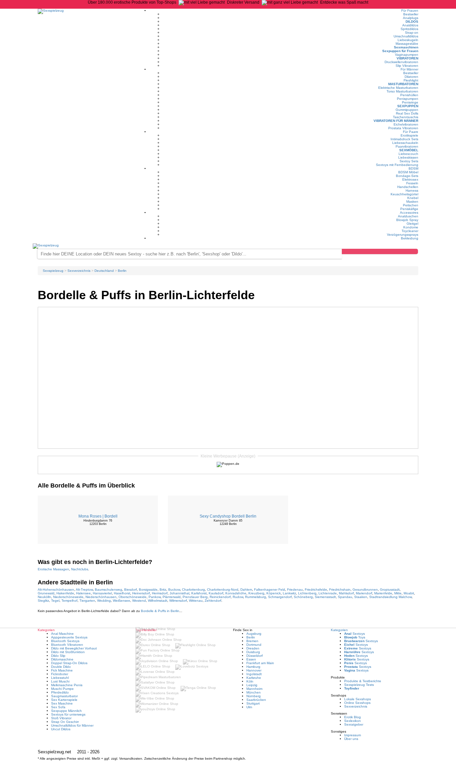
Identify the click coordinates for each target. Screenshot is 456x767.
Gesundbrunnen (365, 589)
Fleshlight (411, 80)
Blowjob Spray (407, 220)
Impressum (352, 735)
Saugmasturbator (64, 696)
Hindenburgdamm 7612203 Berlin (97, 522)
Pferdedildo (60, 692)
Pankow (155, 597)
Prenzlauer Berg (195, 597)
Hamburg (253, 666)
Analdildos (410, 25)
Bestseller (410, 14)
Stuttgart (253, 703)
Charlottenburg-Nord (222, 589)
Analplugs (410, 18)
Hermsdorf (160, 593)
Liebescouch (408, 154)
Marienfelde (383, 593)
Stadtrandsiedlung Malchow (390, 597)
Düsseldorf (254, 655)
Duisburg (253, 652)
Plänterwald (172, 597)
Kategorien (339, 630)
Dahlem (246, 589)
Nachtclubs (79, 569)
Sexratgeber (353, 724)
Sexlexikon (352, 721)
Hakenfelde (65, 593)
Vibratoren (407, 58)
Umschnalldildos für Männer (72, 725)
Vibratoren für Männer (396, 121)
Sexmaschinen (406, 47)
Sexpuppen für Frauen (400, 51)
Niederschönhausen (101, 597)
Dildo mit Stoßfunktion (68, 652)
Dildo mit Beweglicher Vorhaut (74, 648)
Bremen (252, 641)
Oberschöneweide (133, 597)
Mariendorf (364, 593)
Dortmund (253, 644)
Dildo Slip (58, 655)
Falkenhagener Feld (269, 589)
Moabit (409, 593)
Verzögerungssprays (402, 234)
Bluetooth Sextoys (65, 641)
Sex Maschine (62, 703)
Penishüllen (409, 95)
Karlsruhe (253, 678)
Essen (251, 659)
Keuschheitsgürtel (404, 194)
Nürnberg (253, 696)
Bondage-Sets (407, 176)
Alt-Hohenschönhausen (56, 589)
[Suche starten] (380, 251)
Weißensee (121, 600)
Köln (249, 681)
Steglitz (43, 600)
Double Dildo (61, 666)
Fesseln (412, 183)
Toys (354, 637)
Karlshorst (199, 593)
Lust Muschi (60, 681)
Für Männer (409, 69)
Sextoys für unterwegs (68, 714)
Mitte (398, 593)
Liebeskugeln (408, 40)
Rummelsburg (255, 597)
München (253, 692)
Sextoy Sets (409, 161)
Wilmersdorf (178, 600)
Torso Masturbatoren (402, 91)
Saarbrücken (256, 700)
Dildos (412, 21)
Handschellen (407, 187)
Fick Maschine (62, 670)
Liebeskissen (408, 157)
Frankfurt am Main (260, 663)
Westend (139, 600)
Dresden (252, 648)
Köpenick (273, 593)
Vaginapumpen (406, 54)
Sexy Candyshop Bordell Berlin (228, 516)
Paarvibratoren (407, 146)
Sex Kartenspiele (64, 700)
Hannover (253, 670)
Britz (163, 589)
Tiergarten (87, 600)
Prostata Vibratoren (403, 128)
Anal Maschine (62, 633)
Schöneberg (303, 597)
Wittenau (196, 600)
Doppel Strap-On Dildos (69, 663)
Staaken (360, 597)
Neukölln (44, 597)
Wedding (104, 600)
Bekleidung (409, 238)
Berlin (250, 637)
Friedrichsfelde (316, 589)
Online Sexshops (357, 703)
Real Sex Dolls (407, 113)
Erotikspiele (409, 135)
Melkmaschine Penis (66, 685)
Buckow (174, 589)
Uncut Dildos (60, 729)
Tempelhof (69, 600)
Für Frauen (409, 10)
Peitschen (410, 205)
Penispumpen (407, 99)
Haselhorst (122, 593)
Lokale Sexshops (357, 699)
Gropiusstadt (390, 589)
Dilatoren (411, 76)
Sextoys (354, 633)
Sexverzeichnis (355, 706)
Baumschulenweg (108, 589)
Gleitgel (412, 223)
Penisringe (410, 102)
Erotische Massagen (53, 569)
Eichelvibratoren (406, 124)
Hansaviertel (102, 593)
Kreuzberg (256, 593)
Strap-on (411, 32)
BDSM (413, 168)
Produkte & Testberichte (362, 681)
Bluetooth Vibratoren (67, 644)
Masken (412, 201)
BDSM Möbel (408, 172)
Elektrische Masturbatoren (398, 87)
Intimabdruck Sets (404, 139)
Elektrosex (410, 179)
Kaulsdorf (216, 593)
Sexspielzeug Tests (359, 685)
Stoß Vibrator (61, 718)
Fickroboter (59, 674)
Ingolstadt (254, 674)
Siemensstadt (325, 597)
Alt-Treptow (84, 589)
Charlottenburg (193, 589)
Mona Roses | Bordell (98, 516)
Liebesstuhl (60, 678)
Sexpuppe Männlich (66, 711)
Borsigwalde (148, 589)
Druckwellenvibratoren (401, 62)
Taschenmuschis (405, 117)
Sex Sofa (58, 707)
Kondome (410, 227)
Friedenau (295, 589)
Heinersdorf (141, 593)
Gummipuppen (407, 110)
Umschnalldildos (406, 36)
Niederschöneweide (68, 597)
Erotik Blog (352, 717)
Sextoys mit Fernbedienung (397, 165)
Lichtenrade (327, 593)
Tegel (55, 600)
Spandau (345, 597)
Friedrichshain (340, 589)
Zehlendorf (213, 600)
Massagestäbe (407, 43)
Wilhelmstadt (157, 600)
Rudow (238, 597)
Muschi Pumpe (62, 689)
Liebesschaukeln (405, 143)
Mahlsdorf (346, 593)
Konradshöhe (235, 593)
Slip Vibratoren (407, 65)
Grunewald (46, 593)
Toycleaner (410, 231)
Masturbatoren (403, 84)
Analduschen (408, 216)
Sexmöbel (408, 150)
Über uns (351, 739)
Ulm (249, 707)
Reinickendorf (220, 597)
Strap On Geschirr (65, 722)
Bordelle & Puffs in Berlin (160, 611)
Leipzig (251, 685)
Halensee (83, 593)
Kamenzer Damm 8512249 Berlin (228, 522)
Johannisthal (179, 593)
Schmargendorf (280, 597)
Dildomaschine (62, 659)
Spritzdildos (409, 29)
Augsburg (253, 633)
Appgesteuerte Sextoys (69, 637)
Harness (412, 190)
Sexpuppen (407, 106)
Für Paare (410, 132)
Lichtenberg (307, 593)
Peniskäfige (409, 209)
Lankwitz (289, 593)
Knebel (412, 198)
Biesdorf (130, 589)
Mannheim (254, 689)
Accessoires (409, 212)
